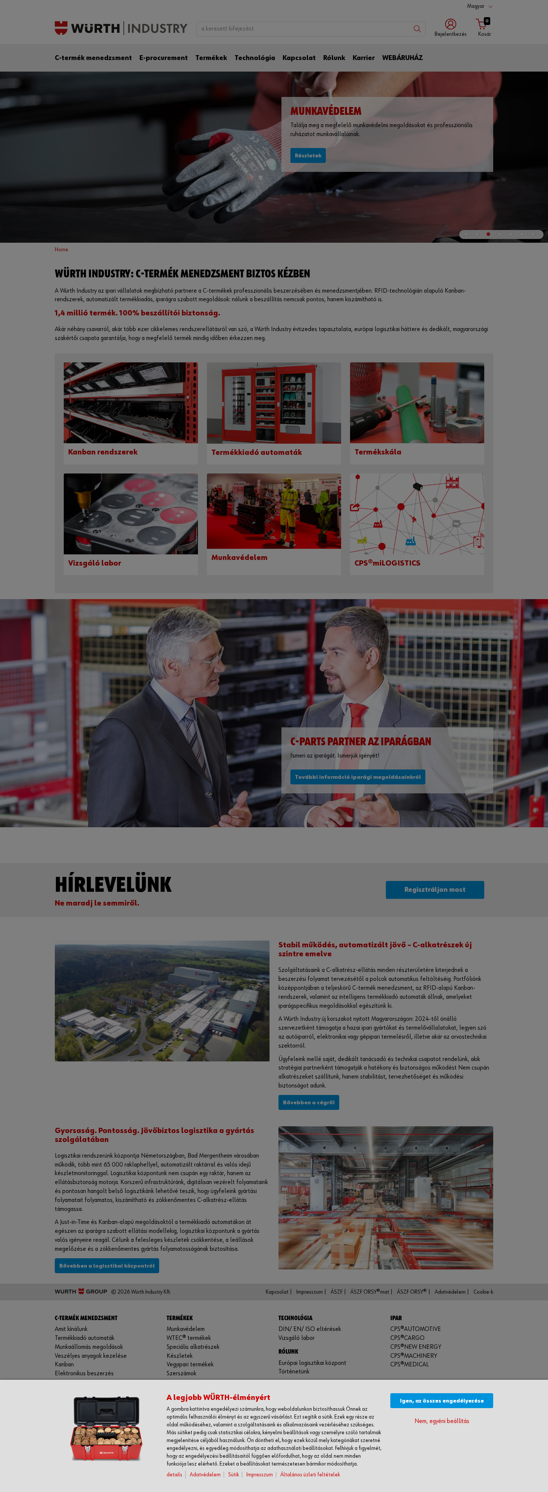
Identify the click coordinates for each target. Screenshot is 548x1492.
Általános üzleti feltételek (310, 1474)
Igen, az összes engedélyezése (442, 1401)
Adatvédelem (205, 1474)
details (174, 1474)
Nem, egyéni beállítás (442, 1421)
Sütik (233, 1474)
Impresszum (259, 1474)
